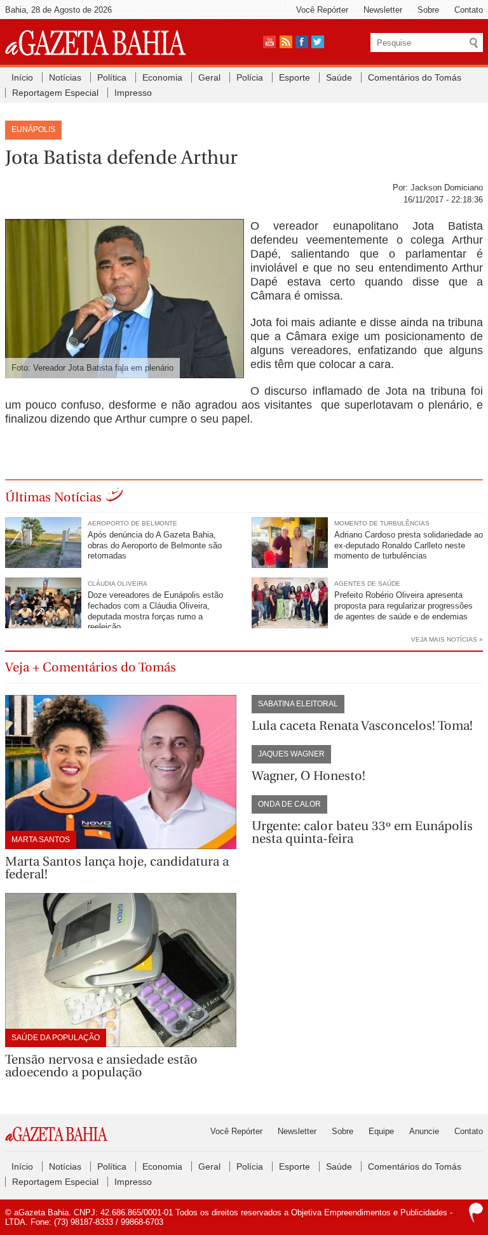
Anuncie (424, 1131)
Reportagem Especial (55, 93)
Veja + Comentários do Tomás (90, 667)
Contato (468, 10)
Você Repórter (322, 10)
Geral (209, 77)
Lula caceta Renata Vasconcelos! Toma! (362, 725)
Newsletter (382, 10)
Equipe (381, 1131)
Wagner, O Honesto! (308, 776)
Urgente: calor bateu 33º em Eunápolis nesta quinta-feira (362, 832)
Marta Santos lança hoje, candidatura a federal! (117, 868)
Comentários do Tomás (414, 77)
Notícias (65, 77)
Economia (162, 77)
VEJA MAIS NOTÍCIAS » (447, 639)
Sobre (428, 10)
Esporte (294, 77)
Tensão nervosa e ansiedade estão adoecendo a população (101, 1066)
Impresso (133, 93)
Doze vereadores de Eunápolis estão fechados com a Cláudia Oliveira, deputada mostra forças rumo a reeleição (155, 611)
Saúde (339, 77)
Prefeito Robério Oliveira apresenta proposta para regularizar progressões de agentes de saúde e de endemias (403, 605)
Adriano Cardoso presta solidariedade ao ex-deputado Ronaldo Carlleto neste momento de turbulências (408, 545)
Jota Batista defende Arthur (121, 157)
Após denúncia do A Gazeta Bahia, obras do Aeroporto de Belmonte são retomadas (155, 545)
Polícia (249, 77)
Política (111, 77)
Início (22, 77)
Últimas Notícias (53, 497)
